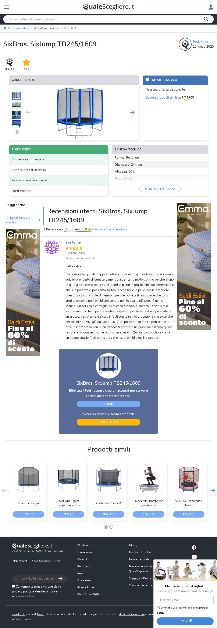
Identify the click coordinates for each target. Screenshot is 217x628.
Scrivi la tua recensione (110, 229)
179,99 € (28, 514)
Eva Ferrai (73, 242)
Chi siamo (83, 545)
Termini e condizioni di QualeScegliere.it (142, 569)
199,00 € (68, 514)
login (89, 390)
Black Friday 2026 (88, 594)
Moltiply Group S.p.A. (132, 614)
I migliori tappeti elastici (18, 219)
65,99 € (188, 514)
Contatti (82, 559)
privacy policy (22, 591)
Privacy (133, 545)
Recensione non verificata (80, 258)
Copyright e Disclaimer (142, 578)
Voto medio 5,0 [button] (76, 229)
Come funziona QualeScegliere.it (148, 585)
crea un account (117, 390)
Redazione (200, 42)
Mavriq (41, 614)
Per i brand (83, 566)
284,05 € (108, 514)
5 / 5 (26, 69)
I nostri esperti (85, 552)
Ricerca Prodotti (86, 587)
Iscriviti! (185, 620)
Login (108, 404)
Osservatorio (85, 580)
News (80, 573)
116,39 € (148, 514)
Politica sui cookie (139, 552)
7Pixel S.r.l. (20, 561)
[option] (80, 112)
